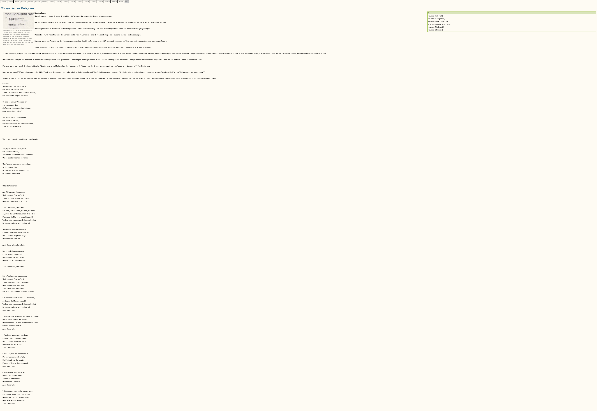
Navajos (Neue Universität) (438, 21)
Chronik (4, 1)
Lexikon (24, 1)
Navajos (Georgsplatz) (436, 19)
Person (17, 1)
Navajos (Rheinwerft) (436, 27)
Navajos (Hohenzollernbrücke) (439, 24)
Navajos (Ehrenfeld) (435, 30)
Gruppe (10, 1)
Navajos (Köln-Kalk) (435, 16)
